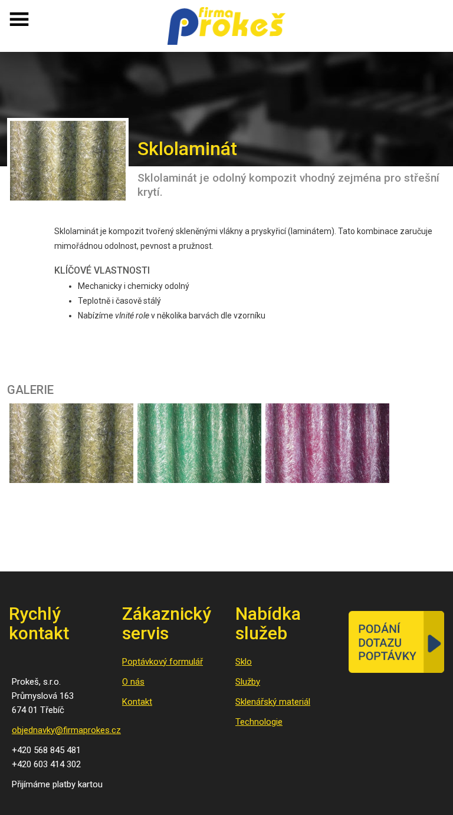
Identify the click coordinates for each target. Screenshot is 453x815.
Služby (247, 681)
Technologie (259, 722)
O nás (133, 681)
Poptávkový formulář (162, 661)
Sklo (243, 661)
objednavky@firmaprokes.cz (66, 730)
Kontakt (137, 701)
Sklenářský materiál (272, 701)
